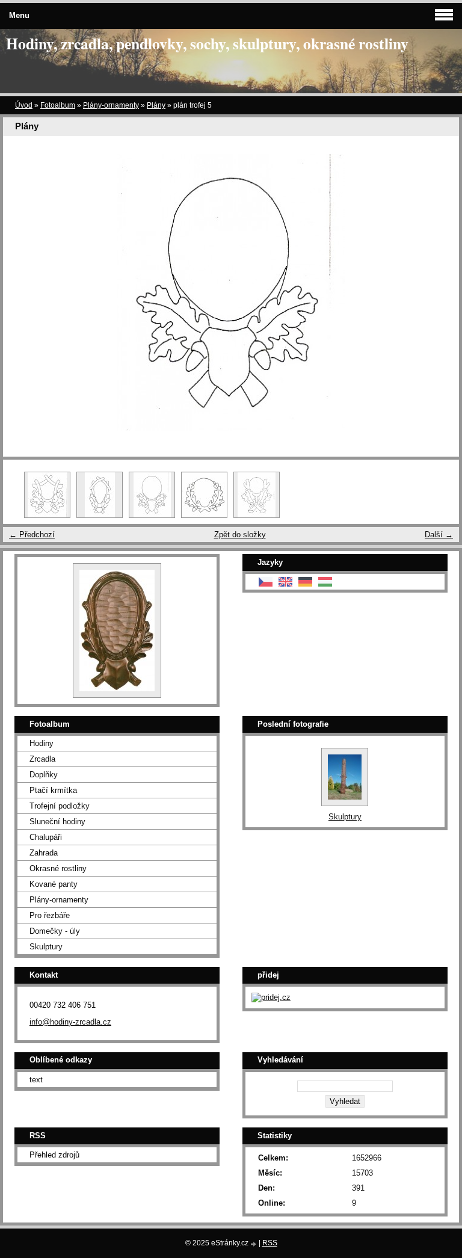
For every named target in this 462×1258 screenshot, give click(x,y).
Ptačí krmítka (53, 790)
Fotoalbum (57, 105)
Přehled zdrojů (54, 1154)
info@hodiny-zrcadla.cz (70, 1021)
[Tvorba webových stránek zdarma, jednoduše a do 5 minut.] (254, 1244)
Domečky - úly (54, 931)
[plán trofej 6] (204, 494)
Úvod (23, 105)
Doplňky (43, 774)
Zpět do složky (240, 534)
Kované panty (53, 884)
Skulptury (46, 946)
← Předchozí (32, 534)
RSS (269, 1243)
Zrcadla (42, 758)
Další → (439, 534)
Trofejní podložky (59, 805)
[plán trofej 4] (99, 494)
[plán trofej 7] (256, 494)
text (36, 1079)
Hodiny (41, 743)
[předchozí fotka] (22, 292)
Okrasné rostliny (58, 868)
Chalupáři (45, 837)
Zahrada (43, 852)
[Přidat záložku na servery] (271, 997)
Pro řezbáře (49, 915)
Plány (156, 105)
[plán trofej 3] (47, 494)
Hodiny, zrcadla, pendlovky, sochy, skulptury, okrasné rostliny (207, 43)
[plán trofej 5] (151, 494)
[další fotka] (439, 292)
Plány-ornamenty (111, 105)
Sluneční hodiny (57, 821)
